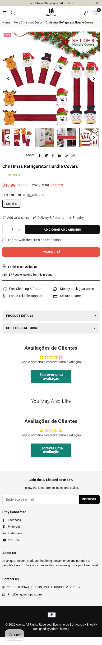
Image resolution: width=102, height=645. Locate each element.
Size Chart (40, 195)
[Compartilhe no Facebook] (40, 155)
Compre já (51, 252)
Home (6, 22)
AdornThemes (59, 629)
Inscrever (89, 499)
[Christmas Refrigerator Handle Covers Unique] (22, 137)
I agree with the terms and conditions (34, 240)
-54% (7, 34)
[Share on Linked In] (59, 155)
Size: (25, 195)
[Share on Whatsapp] (66, 155)
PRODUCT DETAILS (19, 315)
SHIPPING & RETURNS (22, 328)
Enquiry (78, 218)
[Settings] (86, 12)
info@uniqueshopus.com (25, 594)
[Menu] (4, 12)
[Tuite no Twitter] (46, 155)
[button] (95, 12)
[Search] (13, 12)
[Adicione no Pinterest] (53, 155)
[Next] (93, 78)
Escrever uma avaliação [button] (51, 376)
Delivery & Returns (50, 218)
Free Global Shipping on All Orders (51, 3)
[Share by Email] (73, 155)
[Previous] (8, 78)
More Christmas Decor (28, 22)
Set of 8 (11, 204)
